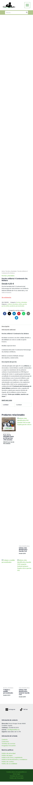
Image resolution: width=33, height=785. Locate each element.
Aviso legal (16, 774)
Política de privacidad (8, 753)
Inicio (3, 271)
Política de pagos (7, 755)
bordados (15, 304)
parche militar (5, 306)
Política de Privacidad (16, 778)
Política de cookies (8, 761)
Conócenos (5, 741)
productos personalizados (17, 306)
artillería (9, 304)
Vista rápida (8, 430)
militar (20, 304)
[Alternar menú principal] (27, 5)
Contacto (5, 739)
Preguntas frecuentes (9, 745)
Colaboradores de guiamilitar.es (16, 772)
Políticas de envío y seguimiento (12, 757)
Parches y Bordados (11, 271)
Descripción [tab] (5, 326)
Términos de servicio (8, 743)
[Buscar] (27, 12)
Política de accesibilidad (9, 763)
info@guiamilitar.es (13, 729)
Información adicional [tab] (8, 329)
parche (25, 304)
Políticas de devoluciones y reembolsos (14, 759)
